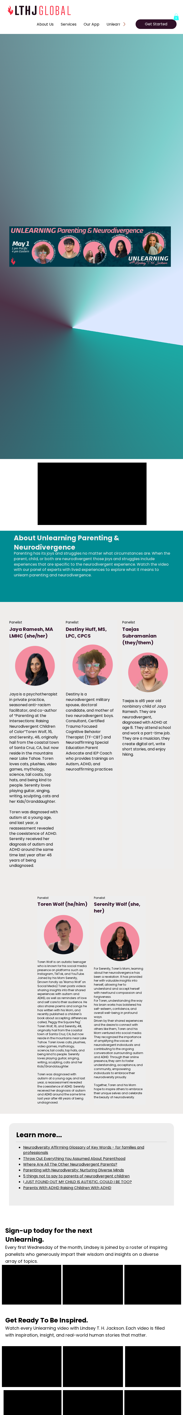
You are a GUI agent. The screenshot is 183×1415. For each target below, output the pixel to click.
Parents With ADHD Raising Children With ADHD (67, 1188)
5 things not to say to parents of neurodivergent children (76, 1176)
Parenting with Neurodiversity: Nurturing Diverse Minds (73, 1170)
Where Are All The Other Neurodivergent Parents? (70, 1164)
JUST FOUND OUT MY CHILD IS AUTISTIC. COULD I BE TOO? (78, 1182)
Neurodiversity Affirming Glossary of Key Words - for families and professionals (83, 1150)
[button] (176, 17)
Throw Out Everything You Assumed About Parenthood (74, 1158)
